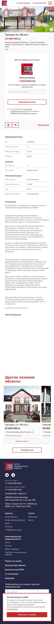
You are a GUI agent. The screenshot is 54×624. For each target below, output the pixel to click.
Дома (7, 523)
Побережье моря (13, 530)
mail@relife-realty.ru (15, 493)
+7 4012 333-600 (23, 3)
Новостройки (11, 517)
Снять (31, 513)
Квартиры (33, 517)
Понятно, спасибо (27, 615)
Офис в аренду (12, 549)
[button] (51, 19)
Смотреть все (27, 450)
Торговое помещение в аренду (16, 553)
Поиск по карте (13, 561)
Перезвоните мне (27, 102)
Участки (8, 527)
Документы (43, 125)
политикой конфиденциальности (21, 110)
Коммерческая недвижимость (13, 537)
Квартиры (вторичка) (15, 520)
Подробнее (12, 609)
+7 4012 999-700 (39, 3)
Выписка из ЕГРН (14, 569)
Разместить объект (15, 565)
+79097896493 (27, 81)
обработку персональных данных (24, 113)
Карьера (9, 578)
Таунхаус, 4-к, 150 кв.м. (17, 425)
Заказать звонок (22, 441)
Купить (9, 513)
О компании (11, 574)
